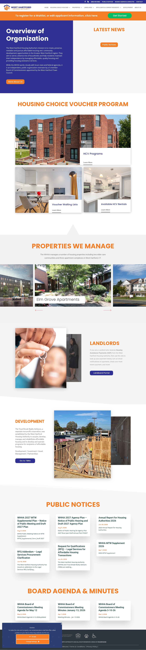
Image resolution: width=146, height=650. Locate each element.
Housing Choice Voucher (59, 7)
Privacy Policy (92, 647)
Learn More (87, 162)
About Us (138, 7)
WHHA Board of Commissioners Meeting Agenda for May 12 (30, 607)
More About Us (15, 81)
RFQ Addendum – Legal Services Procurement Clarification (29, 554)
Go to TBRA (25, 460)
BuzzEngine (102, 642)
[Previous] (38, 310)
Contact (139, 2)
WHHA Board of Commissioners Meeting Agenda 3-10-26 (111, 607)
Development (128, 7)
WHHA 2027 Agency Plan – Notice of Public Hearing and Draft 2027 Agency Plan (73, 520)
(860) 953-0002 (95, 2)
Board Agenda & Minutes (124, 2)
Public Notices (107, 2)
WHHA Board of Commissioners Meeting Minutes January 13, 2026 (71, 607)
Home (46, 7)
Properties (76, 7)
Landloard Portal (101, 373)
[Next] (108, 310)
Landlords (88, 7)
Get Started (119, 15)
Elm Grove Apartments (58, 299)
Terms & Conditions (77, 647)
